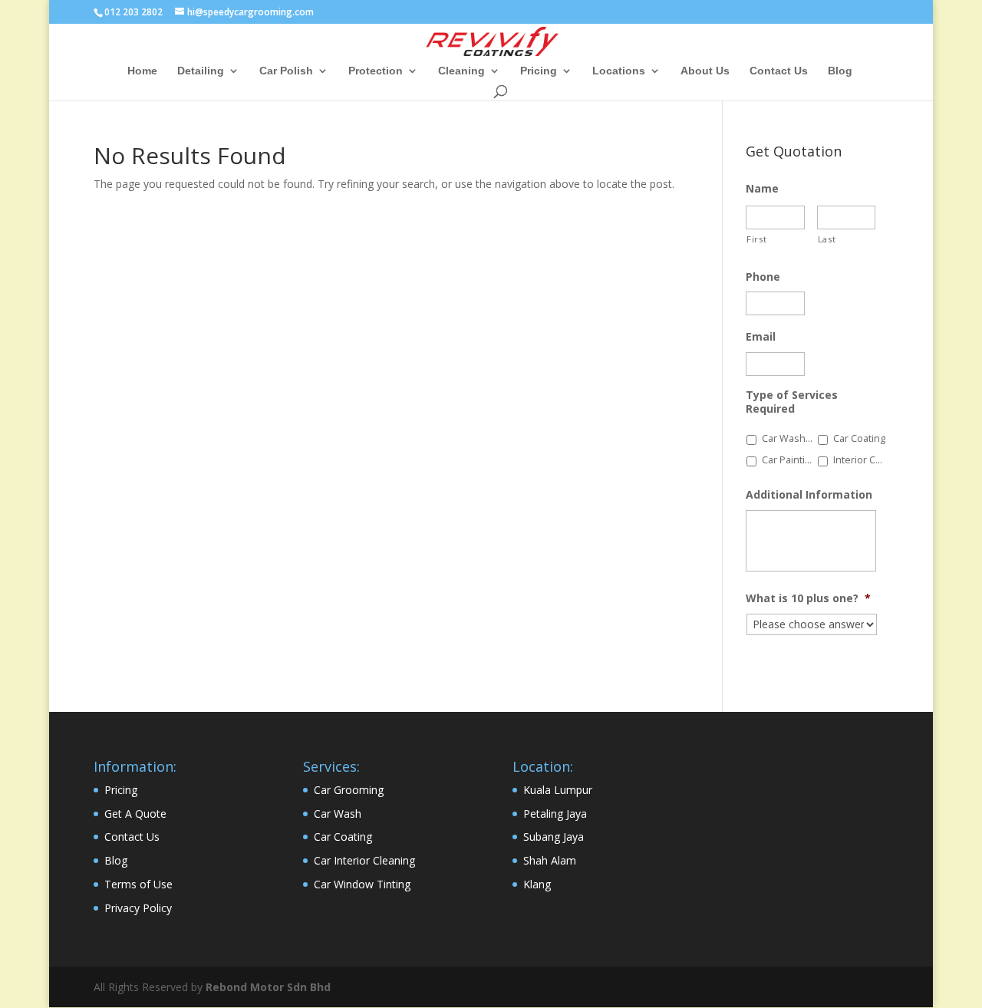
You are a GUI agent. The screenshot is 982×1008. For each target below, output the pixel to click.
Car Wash (337, 813)
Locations (618, 71)
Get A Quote (135, 813)
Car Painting (789, 459)
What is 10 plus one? (808, 598)
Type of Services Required (792, 402)
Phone (763, 277)
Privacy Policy (138, 908)
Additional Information (809, 495)
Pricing (538, 71)
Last (827, 239)
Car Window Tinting (362, 884)
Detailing (200, 71)
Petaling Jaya (555, 813)
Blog (840, 71)
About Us (705, 71)
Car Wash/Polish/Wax (789, 438)
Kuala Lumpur (557, 789)
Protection (375, 71)
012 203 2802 (133, 11)
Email (761, 337)
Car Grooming (349, 789)
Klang (537, 884)
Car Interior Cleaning (364, 860)
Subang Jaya (553, 836)
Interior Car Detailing (860, 459)
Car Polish (286, 71)
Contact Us (779, 71)
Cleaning (461, 71)
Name (762, 189)
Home (142, 71)
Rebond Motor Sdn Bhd (268, 987)
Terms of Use (138, 884)
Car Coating (859, 438)
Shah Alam (549, 860)
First (756, 239)
